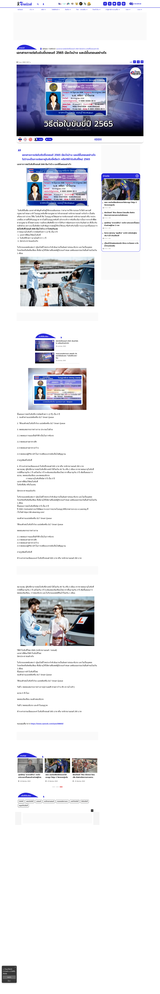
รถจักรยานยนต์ (49, 801)
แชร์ (131, 62)
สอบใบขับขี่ (29, 801)
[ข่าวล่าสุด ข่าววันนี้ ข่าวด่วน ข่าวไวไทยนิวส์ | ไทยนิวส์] (25, 3)
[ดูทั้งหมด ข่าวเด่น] (137, 175)
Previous (94, 755)
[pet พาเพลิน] (72, 4)
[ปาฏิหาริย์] (81, 4)
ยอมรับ (9, 977)
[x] (110, 4)
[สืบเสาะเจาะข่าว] (60, 4)
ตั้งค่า (9, 981)
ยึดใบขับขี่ (84, 801)
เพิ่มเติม (5, 973)
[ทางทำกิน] (76, 4)
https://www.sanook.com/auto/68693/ (47, 724)
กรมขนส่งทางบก (62, 801)
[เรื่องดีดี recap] (64, 4)
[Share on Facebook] (134, 61)
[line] (123, 4)
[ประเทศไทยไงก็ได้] (89, 4)
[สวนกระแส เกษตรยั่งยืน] (85, 4)
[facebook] (105, 4)
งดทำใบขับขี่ (74, 801)
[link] (57, 345)
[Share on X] (138, 61)
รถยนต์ (38, 801)
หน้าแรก (45, 49)
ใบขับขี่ (21, 801)
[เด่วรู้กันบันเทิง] (68, 4)
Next (97, 755)
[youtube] (114, 4)
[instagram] (119, 4)
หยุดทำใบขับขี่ (23, 805)
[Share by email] (142, 61)
